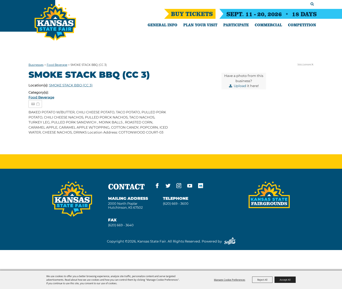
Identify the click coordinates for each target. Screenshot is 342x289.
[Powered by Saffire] (229, 241)
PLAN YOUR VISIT (200, 24)
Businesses (36, 64)
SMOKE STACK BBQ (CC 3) (71, 85)
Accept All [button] (285, 279)
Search (312, 4)
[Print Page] (200, 186)
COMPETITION (302, 24)
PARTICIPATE (236, 24)
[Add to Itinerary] (38, 104)
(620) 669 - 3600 (175, 204)
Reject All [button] (262, 279)
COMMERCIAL (268, 24)
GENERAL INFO (162, 24)
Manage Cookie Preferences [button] (229, 279)
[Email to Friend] (33, 104)
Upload (240, 86)
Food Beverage (57, 64)
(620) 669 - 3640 (121, 225)
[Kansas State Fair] (55, 22)
